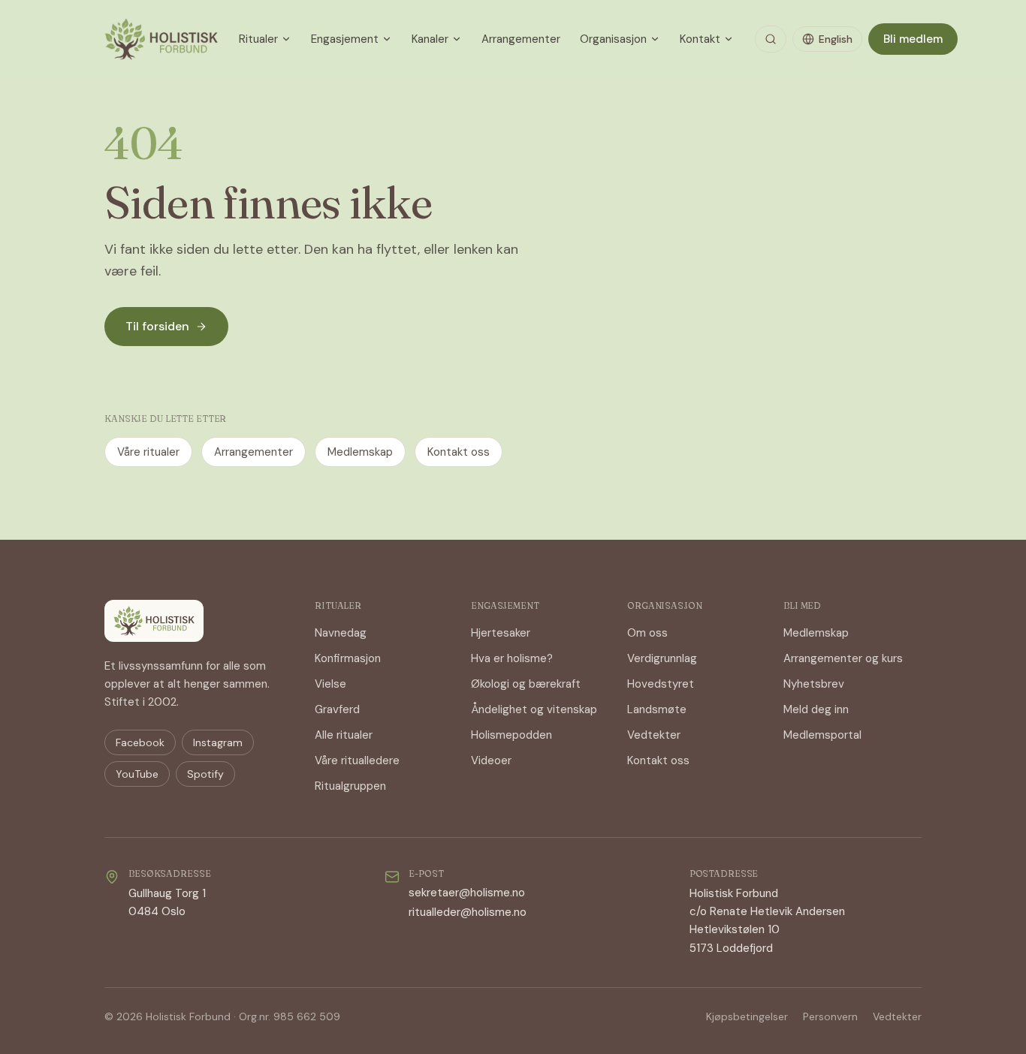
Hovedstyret (660, 683)
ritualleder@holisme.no (468, 912)
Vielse (330, 683)
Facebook (140, 742)
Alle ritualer (344, 734)
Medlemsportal (822, 734)
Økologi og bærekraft (526, 683)
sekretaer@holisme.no (467, 892)
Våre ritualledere (357, 760)
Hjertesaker (500, 632)
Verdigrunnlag (662, 658)
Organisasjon (613, 39)
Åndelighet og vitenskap (534, 709)
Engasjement (345, 39)
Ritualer (258, 39)
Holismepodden (511, 734)
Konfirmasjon (348, 658)
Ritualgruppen (350, 786)
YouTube (137, 774)
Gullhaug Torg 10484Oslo (167, 902)
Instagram (218, 742)
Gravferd (337, 709)
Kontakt (700, 39)
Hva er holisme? (512, 658)
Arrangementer (520, 39)
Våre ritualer (148, 451)
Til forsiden (157, 326)
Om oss (647, 632)
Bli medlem (913, 39)
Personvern (830, 1016)
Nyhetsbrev (813, 683)
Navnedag (341, 632)
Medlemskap (360, 451)
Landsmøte (657, 709)
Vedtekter (653, 734)
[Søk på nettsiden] (770, 39)
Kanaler (430, 39)
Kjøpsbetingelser (747, 1016)
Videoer (491, 760)
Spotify (205, 774)
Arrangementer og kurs (843, 658)
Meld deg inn (816, 709)
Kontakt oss (458, 451)
